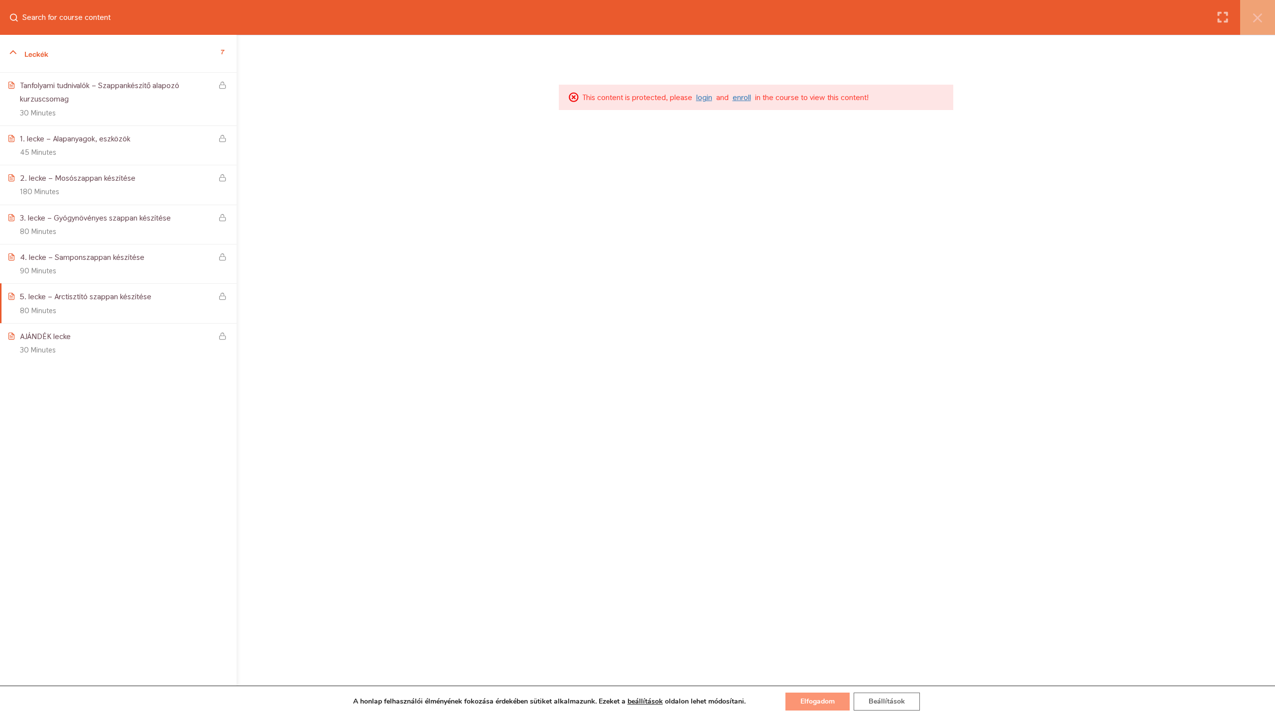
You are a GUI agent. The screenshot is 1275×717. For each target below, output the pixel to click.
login (704, 97)
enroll (742, 97)
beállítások (645, 701)
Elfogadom (817, 701)
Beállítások (887, 701)
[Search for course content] (18, 17)
